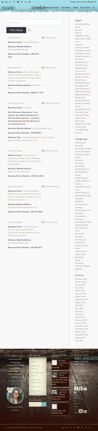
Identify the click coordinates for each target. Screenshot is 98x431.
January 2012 (80, 323)
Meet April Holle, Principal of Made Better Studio (82, 115)
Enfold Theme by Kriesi (35, 427)
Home (34, 362)
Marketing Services (83, 109)
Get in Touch (80, 71)
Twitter (78, 260)
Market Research (82, 193)
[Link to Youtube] (18, 2)
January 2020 (80, 282)
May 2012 (79, 311)
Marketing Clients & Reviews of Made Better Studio (83, 77)
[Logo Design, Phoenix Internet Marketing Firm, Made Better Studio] (23, 8)
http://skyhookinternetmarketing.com (22, 207)
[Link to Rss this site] (25, 2)
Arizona (26, 42)
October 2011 (80, 332)
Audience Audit (14, 38)
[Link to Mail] (29, 2)
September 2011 (82, 335)
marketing (25, 140)
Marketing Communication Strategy (81, 204)
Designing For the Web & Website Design (82, 172)
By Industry (79, 163)
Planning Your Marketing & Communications (82, 243)
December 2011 (81, 326)
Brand (32, 155)
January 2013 (80, 294)
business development (31, 137)
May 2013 (79, 288)
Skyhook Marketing (15, 186)
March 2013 (80, 291)
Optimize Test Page (83, 124)
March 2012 (80, 317)
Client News (80, 166)
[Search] (94, 8)
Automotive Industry (83, 149)
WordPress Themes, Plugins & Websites (82, 266)
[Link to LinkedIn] (2, 2)
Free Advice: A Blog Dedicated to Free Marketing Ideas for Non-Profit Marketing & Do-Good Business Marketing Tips (83, 59)
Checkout (79, 45)
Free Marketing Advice (37, 374)
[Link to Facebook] (14, 2)
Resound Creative (15, 151)
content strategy (47, 137)
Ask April (78, 30)
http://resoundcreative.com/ (19, 171)
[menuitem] (38, 8)
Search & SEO (81, 251)
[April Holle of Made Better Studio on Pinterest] (76, 412)
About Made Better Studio (36, 381)
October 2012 (80, 297)
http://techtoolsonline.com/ (18, 243)
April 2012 (79, 314)
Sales (77, 248)
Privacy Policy (80, 127)
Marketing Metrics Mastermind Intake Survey (82, 103)
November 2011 (81, 329)
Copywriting (12, 158)
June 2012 (79, 308)
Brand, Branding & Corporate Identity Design (82, 154)
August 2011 (80, 338)
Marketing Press (14, 68)
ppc (31, 140)
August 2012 (80, 302)
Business (78, 160)
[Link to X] (10, 2)
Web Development (15, 75)
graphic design (14, 140)
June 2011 (79, 341)
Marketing (34, 42)
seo (35, 140)
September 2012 (82, 299)
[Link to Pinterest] (22, 2)
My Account (79, 121)
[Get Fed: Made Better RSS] (81, 412)
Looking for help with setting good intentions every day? (60, 394)
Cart (77, 42)
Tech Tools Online (15, 222)
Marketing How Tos (83, 210)
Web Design (13, 161)
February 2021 (81, 279)
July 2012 (79, 305)
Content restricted (82, 48)
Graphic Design (24, 158)
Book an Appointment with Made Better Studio (83, 36)
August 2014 (80, 285)
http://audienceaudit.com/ (18, 49)
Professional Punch (15, 103)
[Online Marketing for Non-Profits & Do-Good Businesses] (15, 355)
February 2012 (81, 320)
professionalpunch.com (42, 128)
